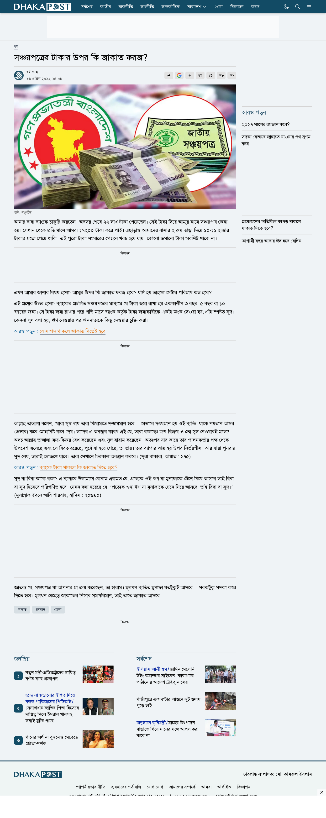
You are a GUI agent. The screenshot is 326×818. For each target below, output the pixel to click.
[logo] (42, 7)
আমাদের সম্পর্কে (182, 787)
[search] (297, 6)
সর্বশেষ (87, 6)
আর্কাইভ (224, 787)
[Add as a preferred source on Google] (179, 75)
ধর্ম (16, 46)
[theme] (286, 7)
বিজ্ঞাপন (243, 787)
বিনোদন (237, 6)
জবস (255, 6)
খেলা (219, 6)
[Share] (168, 75)
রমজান (40, 610)
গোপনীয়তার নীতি (90, 787)
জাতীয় (105, 6)
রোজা (57, 610)
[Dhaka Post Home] (38, 774)
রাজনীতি (126, 6)
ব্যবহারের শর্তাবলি (126, 787)
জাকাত (109, 292)
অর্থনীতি (147, 6)
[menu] (307, 6)
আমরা (206, 787)
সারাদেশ (194, 6)
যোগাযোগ (155, 787)
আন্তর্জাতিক (171, 6)
